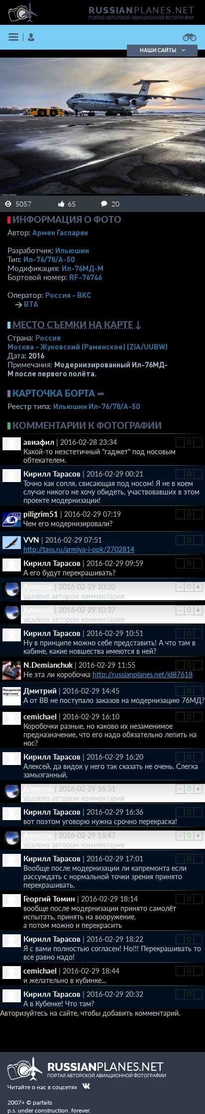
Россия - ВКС (68, 294)
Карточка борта (53, 393)
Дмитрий (40, 690)
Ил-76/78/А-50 (49, 259)
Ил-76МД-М (82, 268)
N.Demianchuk (48, 664)
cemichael (40, 716)
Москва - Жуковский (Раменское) (87, 346)
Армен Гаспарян (60, 232)
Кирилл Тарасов (52, 473)
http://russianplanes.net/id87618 (143, 674)
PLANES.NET (142, 9)
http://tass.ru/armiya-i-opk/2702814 (78, 549)
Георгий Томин (49, 898)
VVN (31, 539)
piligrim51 (40, 513)
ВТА (31, 303)
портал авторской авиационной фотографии (141, 17)
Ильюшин (72, 250)
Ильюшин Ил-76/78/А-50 (96, 406)
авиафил (38, 441)
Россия (48, 337)
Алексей (38, 586)
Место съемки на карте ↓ (77, 324)
